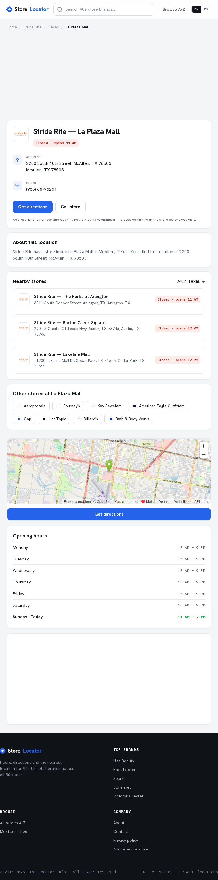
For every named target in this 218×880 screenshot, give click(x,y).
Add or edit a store (130, 849)
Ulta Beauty (123, 760)
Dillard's (91, 418)
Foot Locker (124, 769)
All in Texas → (191, 281)
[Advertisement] (109, 72)
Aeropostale (35, 405)
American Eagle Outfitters (162, 405)
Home (12, 27)
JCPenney (122, 787)
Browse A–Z (174, 9)
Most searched (13, 831)
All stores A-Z (13, 822)
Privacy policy (125, 840)
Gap (27, 418)
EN (196, 9)
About (118, 822)
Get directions (32, 207)
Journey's (71, 405)
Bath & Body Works (132, 418)
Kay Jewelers (109, 405)
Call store (70, 207)
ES (206, 9)
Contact (120, 831)
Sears (118, 778)
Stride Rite (32, 27)
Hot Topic (57, 418)
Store (31, 9)
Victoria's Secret (128, 796)
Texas (53, 27)
